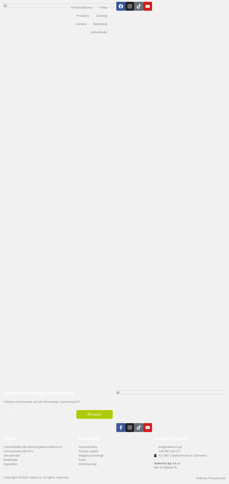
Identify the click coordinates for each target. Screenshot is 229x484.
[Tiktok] (138, 427)
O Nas (103, 8)
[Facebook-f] (120, 427)
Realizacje (100, 24)
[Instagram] (129, 6)
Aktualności (99, 32)
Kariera (81, 24)
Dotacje (101, 16)
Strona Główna (81, 8)
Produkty (82, 16)
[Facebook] (120, 6)
